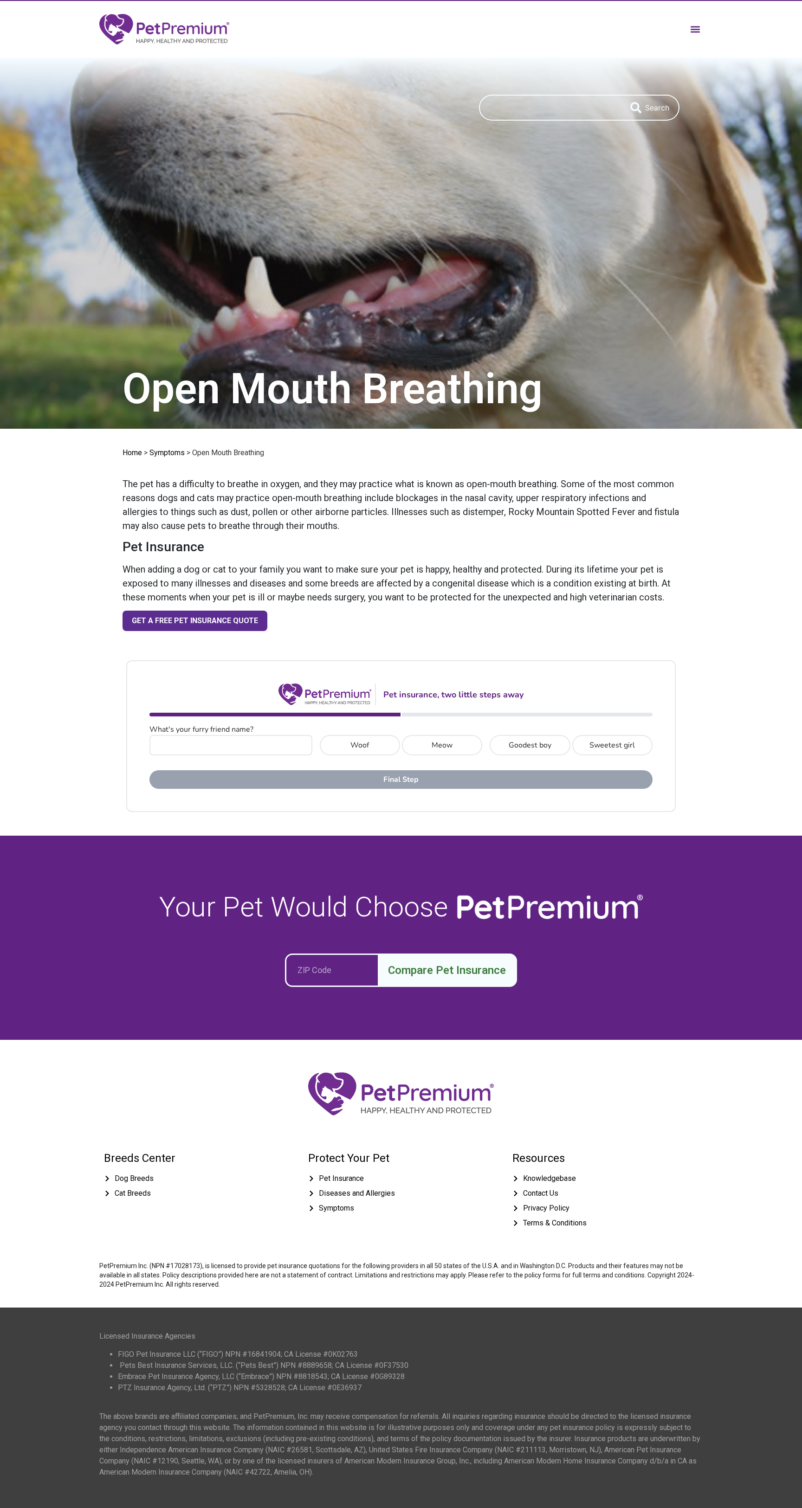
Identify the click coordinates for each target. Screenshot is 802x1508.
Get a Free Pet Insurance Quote (195, 620)
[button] (695, 29)
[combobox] (550, 108)
